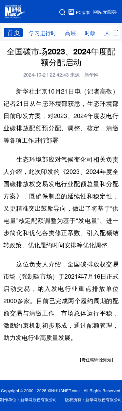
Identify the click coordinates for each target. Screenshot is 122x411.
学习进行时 (42, 33)
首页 (13, 32)
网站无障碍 (105, 12)
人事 (109, 33)
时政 (90, 33)
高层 (70, 33)
